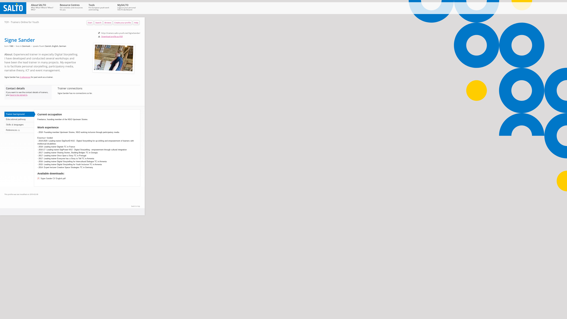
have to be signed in (18, 95)
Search (98, 22)
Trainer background (15, 114)
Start (90, 22)
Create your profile (122, 22)
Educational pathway (16, 119)
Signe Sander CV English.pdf (53, 178)
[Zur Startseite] (13, 13)
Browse (108, 22)
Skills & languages (15, 124)
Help (136, 22)
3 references (25, 77)
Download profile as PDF (112, 36)
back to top (135, 206)
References (13, 130)
